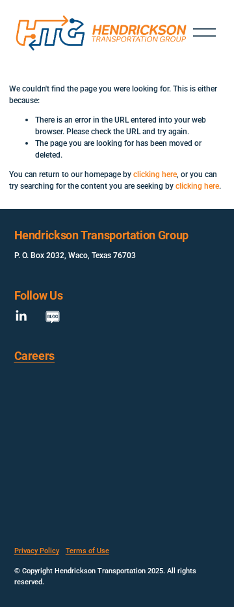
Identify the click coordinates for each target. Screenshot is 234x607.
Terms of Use (87, 550)
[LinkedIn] (20, 315)
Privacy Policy (36, 550)
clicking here (155, 174)
